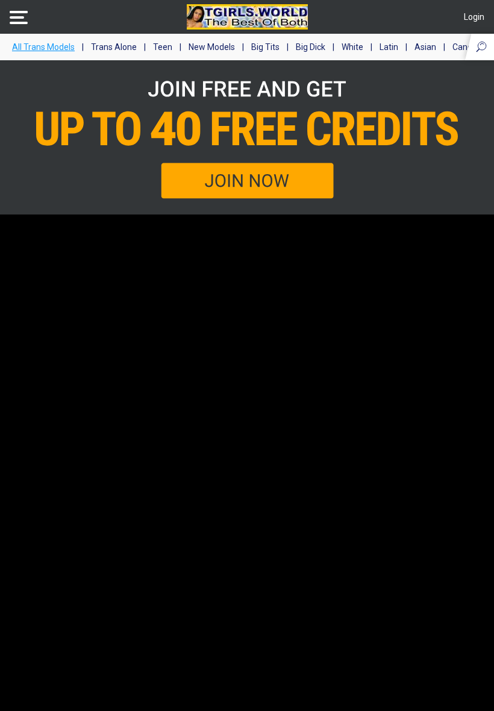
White (352, 47)
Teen (162, 47)
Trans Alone (114, 47)
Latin (389, 47)
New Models (212, 47)
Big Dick (310, 47)
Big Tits (265, 47)
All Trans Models (43, 47)
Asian (425, 47)
